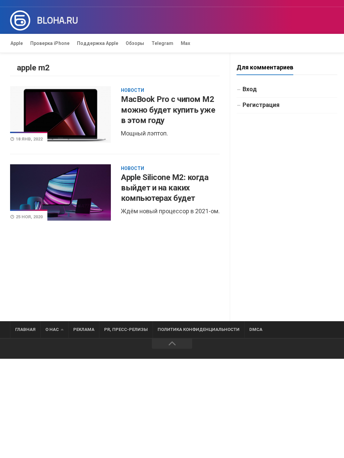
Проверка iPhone (50, 43)
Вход (250, 89)
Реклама (83, 329)
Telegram (162, 43)
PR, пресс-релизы (126, 329)
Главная (25, 329)
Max (185, 43)
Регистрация (261, 104)
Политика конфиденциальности (199, 329)
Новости (132, 90)
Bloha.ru (57, 20)
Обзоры (135, 43)
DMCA (255, 329)
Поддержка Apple (97, 43)
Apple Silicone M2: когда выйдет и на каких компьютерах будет (164, 188)
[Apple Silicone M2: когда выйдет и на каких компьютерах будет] (60, 192)
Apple (16, 43)
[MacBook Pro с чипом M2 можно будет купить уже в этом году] (60, 114)
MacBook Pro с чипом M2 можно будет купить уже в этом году (168, 110)
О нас (52, 329)
